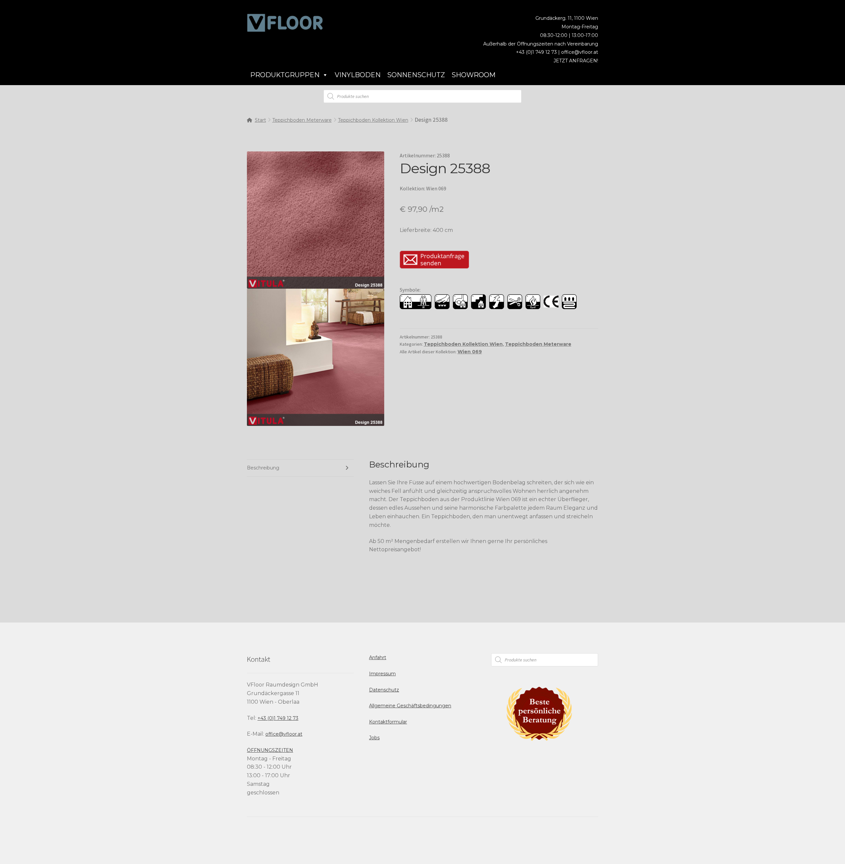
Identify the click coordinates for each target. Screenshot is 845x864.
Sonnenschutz (416, 75)
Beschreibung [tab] (263, 468)
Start (260, 120)
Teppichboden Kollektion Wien (373, 120)
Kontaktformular (388, 722)
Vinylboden (358, 75)
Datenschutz (384, 690)
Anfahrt (377, 657)
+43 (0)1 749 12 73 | (538, 52)
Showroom (473, 75)
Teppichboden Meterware (302, 120)
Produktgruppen (285, 75)
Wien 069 (469, 352)
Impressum (382, 674)
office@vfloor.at (579, 52)
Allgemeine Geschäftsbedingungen (410, 706)
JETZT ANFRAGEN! (576, 61)
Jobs (374, 738)
